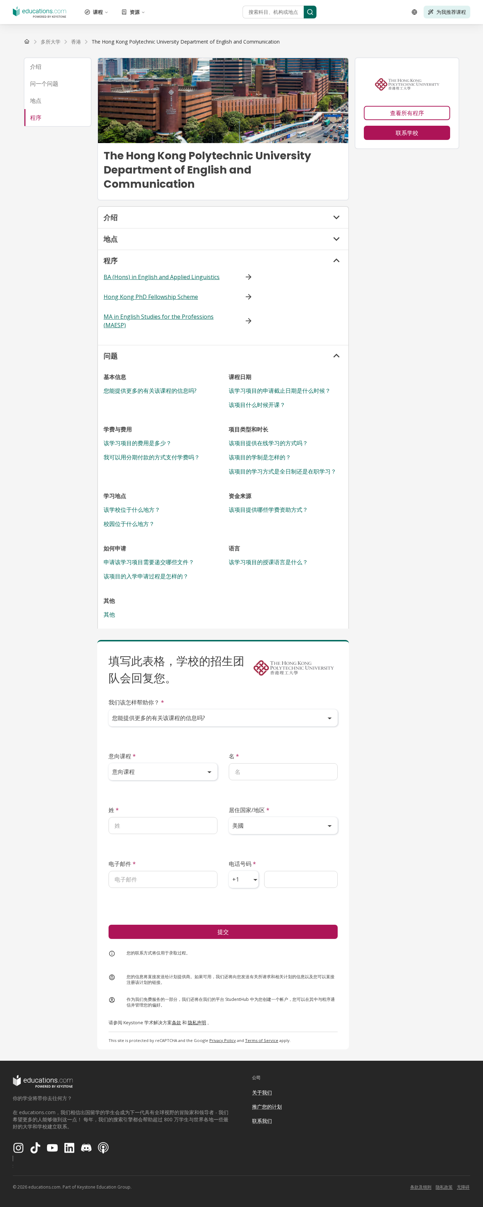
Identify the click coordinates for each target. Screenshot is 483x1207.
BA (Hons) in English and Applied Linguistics (162, 277)
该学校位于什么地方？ (132, 510)
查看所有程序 (407, 113)
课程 (98, 11)
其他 (109, 614)
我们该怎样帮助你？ (136, 702)
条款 (176, 1022)
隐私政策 (444, 1187)
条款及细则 (420, 1187)
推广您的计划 (267, 1106)
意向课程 (122, 756)
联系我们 (262, 1120)
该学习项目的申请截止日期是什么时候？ (280, 391)
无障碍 (463, 1187)
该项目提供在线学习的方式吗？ (268, 443)
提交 (223, 932)
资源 (135, 11)
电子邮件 (122, 864)
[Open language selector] (414, 12)
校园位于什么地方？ (129, 524)
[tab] (57, 66)
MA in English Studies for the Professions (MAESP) (159, 321)
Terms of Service (261, 1040)
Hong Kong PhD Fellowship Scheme (151, 297)
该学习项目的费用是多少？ (137, 443)
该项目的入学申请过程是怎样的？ (146, 576)
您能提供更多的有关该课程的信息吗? (150, 391)
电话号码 (242, 864)
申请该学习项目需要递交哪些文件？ (149, 562)
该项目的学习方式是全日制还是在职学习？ (282, 471)
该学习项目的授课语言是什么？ (268, 562)
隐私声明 (197, 1022)
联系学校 (407, 133)
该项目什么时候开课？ (257, 405)
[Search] (310, 12)
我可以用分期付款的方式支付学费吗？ (152, 457)
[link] (186, 41)
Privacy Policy (222, 1040)
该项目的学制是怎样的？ (260, 457)
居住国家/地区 (249, 810)
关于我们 (262, 1092)
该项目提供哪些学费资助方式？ (268, 510)
